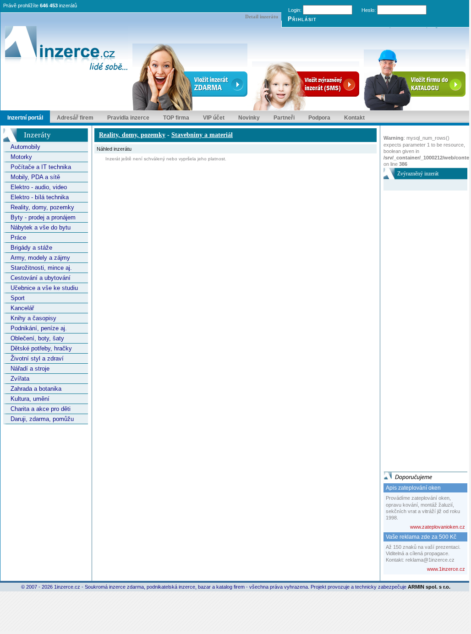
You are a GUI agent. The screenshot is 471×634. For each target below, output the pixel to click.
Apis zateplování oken (413, 488)
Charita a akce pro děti (41, 408)
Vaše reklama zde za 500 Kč (421, 537)
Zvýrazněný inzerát (417, 173)
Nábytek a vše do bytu (41, 227)
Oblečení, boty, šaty (37, 338)
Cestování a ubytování (41, 277)
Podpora (319, 118)
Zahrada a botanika (36, 388)
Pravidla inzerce (128, 118)
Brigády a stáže (31, 247)
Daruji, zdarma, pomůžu (42, 418)
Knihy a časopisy (33, 318)
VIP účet (214, 118)
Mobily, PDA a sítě (35, 177)
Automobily (25, 146)
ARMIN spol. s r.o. (429, 587)
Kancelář (22, 308)
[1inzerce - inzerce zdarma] (66, 49)
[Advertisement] (420, 328)
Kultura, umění (30, 398)
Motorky (21, 156)
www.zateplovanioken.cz (437, 527)
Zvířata (20, 378)
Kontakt (354, 118)
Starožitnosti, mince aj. (41, 267)
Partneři (284, 118)
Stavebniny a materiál (202, 134)
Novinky (249, 118)
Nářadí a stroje (30, 368)
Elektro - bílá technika (40, 197)
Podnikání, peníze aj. (39, 328)
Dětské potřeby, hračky (41, 348)
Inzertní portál (25, 118)
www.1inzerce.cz (446, 569)
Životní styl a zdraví (37, 358)
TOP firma (176, 118)
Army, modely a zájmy (40, 257)
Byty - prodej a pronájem (43, 217)
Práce (18, 237)
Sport (18, 298)
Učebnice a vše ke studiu (44, 287)
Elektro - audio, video (39, 187)
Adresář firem (75, 118)
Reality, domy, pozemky (42, 207)
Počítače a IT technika (41, 167)
